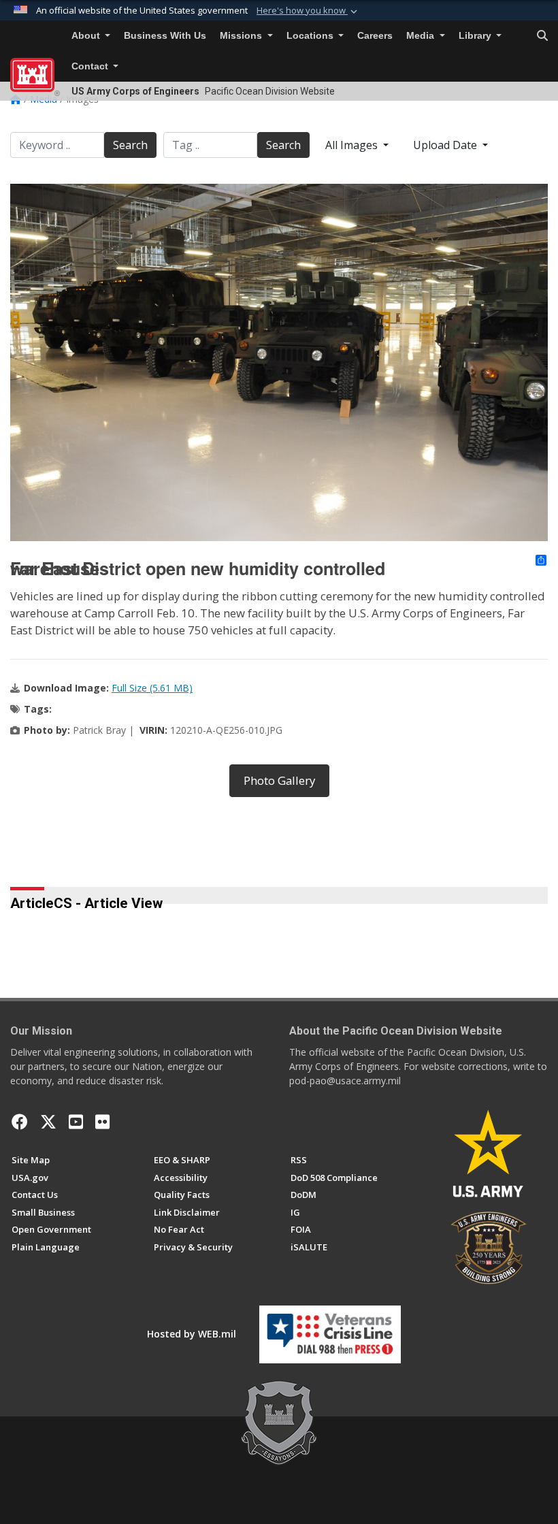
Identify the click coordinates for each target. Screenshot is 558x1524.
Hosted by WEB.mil (191, 1333)
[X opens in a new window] (48, 1121)
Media (421, 36)
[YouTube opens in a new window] (76, 1121)
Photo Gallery (279, 780)
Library (476, 36)
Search (130, 144)
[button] (308, 11)
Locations (311, 36)
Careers (375, 36)
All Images (352, 144)
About (87, 36)
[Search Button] (542, 36)
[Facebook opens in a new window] (20, 1121)
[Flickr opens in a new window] (102, 1121)
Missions (242, 36)
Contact (91, 66)
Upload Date (446, 144)
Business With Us (165, 36)
